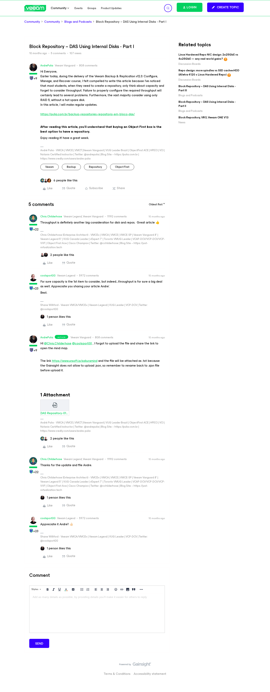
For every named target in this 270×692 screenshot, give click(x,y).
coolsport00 (48, 275)
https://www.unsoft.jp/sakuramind (74, 360)
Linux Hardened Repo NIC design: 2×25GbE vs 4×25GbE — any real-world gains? (208, 56)
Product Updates (111, 8)
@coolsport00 (82, 343)
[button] (225, 7)
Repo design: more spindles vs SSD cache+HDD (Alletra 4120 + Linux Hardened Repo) (208, 72)
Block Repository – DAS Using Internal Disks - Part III (207, 88)
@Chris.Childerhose (57, 343)
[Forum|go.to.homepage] (35, 8)
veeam (49, 167)
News (181, 122)
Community (32, 21)
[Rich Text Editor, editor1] (97, 613)
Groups (91, 8)
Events (79, 8)
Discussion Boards (189, 64)
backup (71, 167)
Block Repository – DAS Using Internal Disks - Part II (207, 104)
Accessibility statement (150, 673)
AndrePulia (46, 65)
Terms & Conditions (117, 673)
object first (122, 167)
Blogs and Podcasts (78, 21)
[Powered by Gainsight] (135, 665)
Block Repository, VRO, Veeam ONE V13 (203, 117)
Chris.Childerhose (51, 216)
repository (95, 167)
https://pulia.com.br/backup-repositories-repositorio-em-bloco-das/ (87, 114)
